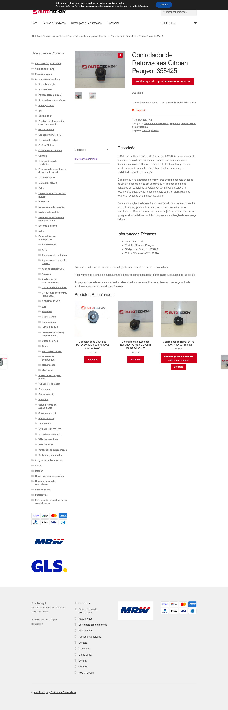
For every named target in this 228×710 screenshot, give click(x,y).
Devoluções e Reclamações (86, 23)
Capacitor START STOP (50, 134)
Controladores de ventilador (47, 162)
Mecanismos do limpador (51, 206)
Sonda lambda (46, 418)
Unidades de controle (49, 434)
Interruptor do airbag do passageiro (53, 334)
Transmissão (49, 364)
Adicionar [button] (92, 359)
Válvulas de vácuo (48, 439)
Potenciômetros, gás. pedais (49, 377)
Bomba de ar (45, 115)
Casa (34, 23)
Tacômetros (44, 423)
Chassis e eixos (43, 73)
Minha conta (85, 654)
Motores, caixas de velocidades (45, 483)
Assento (46, 273)
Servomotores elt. (47, 413)
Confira (82, 660)
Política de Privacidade (63, 692)
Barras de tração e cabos (48, 63)
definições (143, 6)
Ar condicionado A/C (53, 268)
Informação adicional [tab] (86, 159)
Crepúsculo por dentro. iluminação (54, 294)
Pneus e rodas (42, 489)
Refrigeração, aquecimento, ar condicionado (51, 502)
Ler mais (178, 366)
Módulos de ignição (49, 212)
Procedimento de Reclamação (87, 610)
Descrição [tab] (80, 149)
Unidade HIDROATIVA (49, 428)
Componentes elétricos (54, 36)
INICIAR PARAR (50, 327)
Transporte (113, 23)
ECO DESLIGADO (51, 301)
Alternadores (45, 89)
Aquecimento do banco (54, 254)
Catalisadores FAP (44, 68)
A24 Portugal (41, 692)
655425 (155, 130)
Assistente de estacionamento (50, 281)
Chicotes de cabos (48, 140)
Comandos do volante (50, 150)
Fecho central (49, 316)
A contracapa (49, 244)
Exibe (41, 188)
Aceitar (163, 4)
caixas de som (46, 129)
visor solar (47, 370)
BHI (40, 110)
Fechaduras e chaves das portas (52, 195)
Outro (45, 346)
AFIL (44, 249)
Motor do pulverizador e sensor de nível (51, 219)
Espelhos (103, 36)
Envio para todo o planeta (92, 624)
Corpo (38, 465)
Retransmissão (46, 394)
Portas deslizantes (52, 351)
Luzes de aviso (50, 340)
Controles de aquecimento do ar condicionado (52, 171)
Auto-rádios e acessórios (51, 100)
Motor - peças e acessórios (49, 476)
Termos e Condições (54, 23)
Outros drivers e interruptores (82, 36)
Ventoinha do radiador (50, 454)
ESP (44, 306)
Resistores (44, 389)
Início (37, 36)
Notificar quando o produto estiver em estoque (162, 81)
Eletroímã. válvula (47, 182)
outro (41, 230)
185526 (146, 130)
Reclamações (86, 672)
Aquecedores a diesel (49, 94)
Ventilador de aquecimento (52, 449)
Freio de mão (49, 322)
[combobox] (179, 12)
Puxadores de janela (49, 383)
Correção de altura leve (54, 287)
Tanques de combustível (48, 358)
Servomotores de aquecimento (47, 406)
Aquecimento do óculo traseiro (54, 262)
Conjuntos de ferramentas (49, 460)
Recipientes (41, 494)
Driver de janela (46, 177)
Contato (82, 642)
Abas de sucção (47, 84)
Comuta (42, 155)
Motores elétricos (47, 225)
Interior (39, 470)
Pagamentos (85, 618)
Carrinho (83, 666)
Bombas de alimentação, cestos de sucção (51, 122)
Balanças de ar (46, 105)
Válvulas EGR (45, 444)
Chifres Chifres (46, 145)
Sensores (43, 399)
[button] (120, 55)
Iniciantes (43, 201)
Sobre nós (84, 603)
